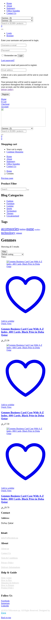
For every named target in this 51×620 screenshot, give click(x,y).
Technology (12, 211)
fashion (22, 229)
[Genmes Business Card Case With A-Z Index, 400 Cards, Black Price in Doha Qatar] (25, 266)
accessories (10, 228)
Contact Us (11, 13)
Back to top (6, 617)
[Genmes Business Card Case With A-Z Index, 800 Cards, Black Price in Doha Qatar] (25, 433)
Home (9, 3)
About (9, 6)
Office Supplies (13, 11)
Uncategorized (13, 216)
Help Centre (6, 578)
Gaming (10, 206)
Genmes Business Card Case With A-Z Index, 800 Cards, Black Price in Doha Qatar (22, 498)
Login (20, 56)
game (30, 229)
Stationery (11, 8)
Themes (10, 213)
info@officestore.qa (9, 538)
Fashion (10, 201)
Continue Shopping (15, 152)
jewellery (37, 229)
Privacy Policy (7, 562)
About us (5, 548)
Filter (4, 252)
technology (8, 233)
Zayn (3, 613)
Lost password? (8, 60)
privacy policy (7, 89)
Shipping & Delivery (10, 583)
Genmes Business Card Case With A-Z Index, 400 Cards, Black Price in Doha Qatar (22, 331)
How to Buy (6, 580)
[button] (1, 139)
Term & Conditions (9, 558)
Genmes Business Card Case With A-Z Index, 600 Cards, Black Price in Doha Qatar (22, 415)
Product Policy (7, 588)
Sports (9, 208)
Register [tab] (10, 36)
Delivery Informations (10, 567)
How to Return (7, 585)
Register (5, 94)
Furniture (10, 203)
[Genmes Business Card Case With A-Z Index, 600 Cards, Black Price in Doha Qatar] (25, 350)
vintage (19, 233)
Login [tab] (9, 33)
